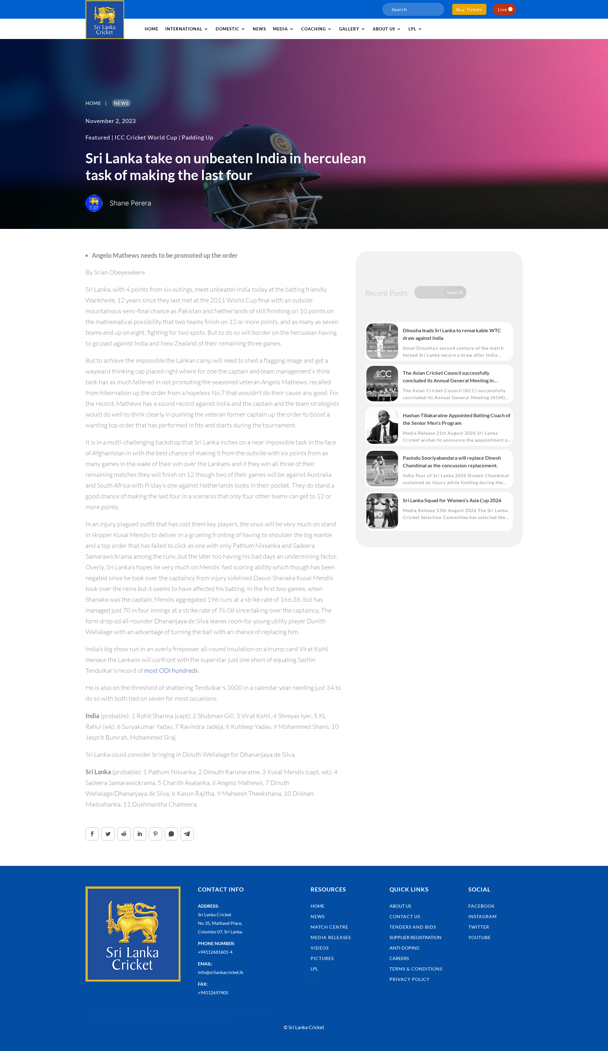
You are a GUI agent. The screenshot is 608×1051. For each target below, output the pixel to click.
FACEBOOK (481, 906)
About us (384, 28)
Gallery (349, 28)
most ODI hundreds (171, 670)
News (259, 28)
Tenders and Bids (413, 927)
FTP (315, 979)
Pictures (322, 958)
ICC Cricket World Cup (146, 137)
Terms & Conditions (416, 968)
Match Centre (329, 927)
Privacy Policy (410, 979)
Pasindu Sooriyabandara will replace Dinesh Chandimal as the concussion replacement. (452, 461)
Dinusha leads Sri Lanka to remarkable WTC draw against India (452, 334)
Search (455, 292)
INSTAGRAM (482, 916)
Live (502, 9)
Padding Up (197, 137)
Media (280, 28)
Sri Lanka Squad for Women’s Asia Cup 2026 (452, 500)
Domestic (227, 28)
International (183, 28)
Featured (98, 137)
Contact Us (405, 916)
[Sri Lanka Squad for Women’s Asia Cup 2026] (382, 511)
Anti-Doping (404, 947)
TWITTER (478, 927)
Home (151, 28)
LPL (412, 28)
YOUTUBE (479, 937)
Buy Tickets (469, 9)
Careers (399, 958)
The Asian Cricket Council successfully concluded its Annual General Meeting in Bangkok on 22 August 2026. (448, 377)
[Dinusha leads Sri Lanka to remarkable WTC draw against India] (382, 341)
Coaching (313, 28)
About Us (400, 906)
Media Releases (331, 937)
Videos (320, 947)
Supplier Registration (415, 937)
